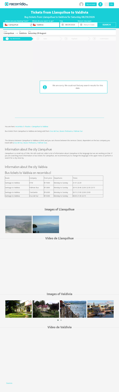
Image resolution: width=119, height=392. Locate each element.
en (111, 4)
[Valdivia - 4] (73, 309)
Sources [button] (9, 383)
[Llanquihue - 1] (18, 224)
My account (90, 4)
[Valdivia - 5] (18, 309)
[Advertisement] (15, 80)
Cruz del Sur (54, 131)
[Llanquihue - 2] (46, 224)
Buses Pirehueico (66, 131)
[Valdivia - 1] (100, 309)
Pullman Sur (78, 131)
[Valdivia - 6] (46, 309)
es (107, 4)
